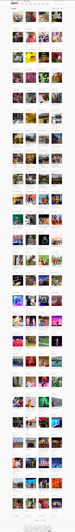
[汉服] (57, 305)
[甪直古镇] (18, 123)
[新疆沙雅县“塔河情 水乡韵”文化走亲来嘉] (57, 224)
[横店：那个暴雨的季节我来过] (44, 143)
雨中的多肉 (28, 104)
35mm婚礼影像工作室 (32, 49)
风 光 (31, 4)
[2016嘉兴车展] (31, 224)
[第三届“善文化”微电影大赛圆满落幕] (44, 204)
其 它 (39, 4)
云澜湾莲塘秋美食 (16, 327)
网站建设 (39, 525)
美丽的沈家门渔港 (42, 165)
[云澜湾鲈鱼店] (44, 305)
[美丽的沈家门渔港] (44, 163)
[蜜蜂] (31, 62)
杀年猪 (27, 307)
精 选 (43, 4)
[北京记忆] (57, 143)
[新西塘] (44, 62)
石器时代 (16, 272)
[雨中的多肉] (31, 102)
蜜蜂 (26, 63)
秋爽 (39, 124)
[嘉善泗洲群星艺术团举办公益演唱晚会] (18, 346)
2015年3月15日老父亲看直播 (56, 428)
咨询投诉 (49, 525)
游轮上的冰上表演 (42, 388)
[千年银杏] (31, 123)
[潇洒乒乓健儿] (18, 366)
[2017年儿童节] (31, 204)
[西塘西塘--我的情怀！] (18, 143)
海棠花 (14, 84)
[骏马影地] (18, 488)
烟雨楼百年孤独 (57, 110)
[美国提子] (44, 508)
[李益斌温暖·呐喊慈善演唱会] (18, 224)
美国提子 (40, 509)
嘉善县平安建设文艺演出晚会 (57, 489)
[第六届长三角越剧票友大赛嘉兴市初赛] (44, 224)
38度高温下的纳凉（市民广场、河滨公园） (43, 348)
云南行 (14, 205)
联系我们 (35, 525)
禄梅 (39, 84)
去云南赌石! (15, 165)
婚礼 (52, 43)
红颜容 (29, 475)
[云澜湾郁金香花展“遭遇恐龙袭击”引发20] (57, 244)
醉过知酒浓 (17, 29)
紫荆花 (27, 84)
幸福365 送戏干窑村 (29, 388)
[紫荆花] (31, 82)
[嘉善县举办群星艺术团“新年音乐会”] (57, 467)
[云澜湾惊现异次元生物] (31, 265)
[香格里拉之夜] (31, 163)
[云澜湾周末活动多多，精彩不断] (57, 265)
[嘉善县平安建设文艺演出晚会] (57, 488)
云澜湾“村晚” (15, 307)
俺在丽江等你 (54, 185)
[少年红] (18, 447)
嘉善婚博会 (28, 428)
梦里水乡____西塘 (29, 469)
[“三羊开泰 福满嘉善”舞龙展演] (44, 447)
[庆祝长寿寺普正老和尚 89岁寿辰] (31, 366)
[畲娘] (31, 244)
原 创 (47, 4)
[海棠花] (18, 82)
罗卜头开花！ (15, 388)
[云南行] (18, 204)
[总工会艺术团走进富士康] (44, 366)
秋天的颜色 (54, 84)
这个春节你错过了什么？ (56, 286)
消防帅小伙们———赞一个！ (18, 509)
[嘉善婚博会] (31, 427)
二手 (63, 1)
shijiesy (42, 252)
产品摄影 (40, 246)
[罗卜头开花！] (18, 386)
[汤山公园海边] (18, 21)
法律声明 (30, 525)
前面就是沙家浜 (54, 124)
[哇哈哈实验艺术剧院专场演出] (57, 346)
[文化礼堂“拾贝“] (31, 447)
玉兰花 (14, 63)
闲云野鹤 (29, 313)
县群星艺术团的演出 (16, 469)
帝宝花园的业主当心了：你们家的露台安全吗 (18, 267)
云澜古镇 (27, 286)
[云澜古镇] (31, 285)
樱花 (13, 43)
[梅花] (44, 21)
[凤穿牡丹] (57, 386)
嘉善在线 (55, 1)
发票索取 (44, 525)
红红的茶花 (41, 104)
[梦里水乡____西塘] (31, 467)
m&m (16, 394)
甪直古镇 (14, 124)
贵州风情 (40, 43)
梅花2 (27, 23)
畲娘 (26, 246)
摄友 (29, 252)
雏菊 (52, 63)
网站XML (45, 531)
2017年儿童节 (28, 205)
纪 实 (35, 4)
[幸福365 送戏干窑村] (31, 386)
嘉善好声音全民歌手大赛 (43, 408)
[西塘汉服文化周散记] (57, 163)
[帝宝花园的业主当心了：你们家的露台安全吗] (18, 265)
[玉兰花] (18, 62)
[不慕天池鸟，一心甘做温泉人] (44, 265)
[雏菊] (57, 62)
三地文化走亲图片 (55, 509)
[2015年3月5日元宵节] (57, 447)
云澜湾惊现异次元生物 (30, 266)
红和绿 (40, 428)
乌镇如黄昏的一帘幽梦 (56, 104)
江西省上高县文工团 (55, 327)
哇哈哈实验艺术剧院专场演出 (57, 347)
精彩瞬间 (27, 509)
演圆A (29, 353)
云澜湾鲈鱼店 (41, 307)
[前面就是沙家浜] (57, 123)
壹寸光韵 (29, 515)
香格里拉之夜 (28, 165)
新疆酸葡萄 (17, 515)
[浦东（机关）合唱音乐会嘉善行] (31, 488)
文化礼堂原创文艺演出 (56, 205)
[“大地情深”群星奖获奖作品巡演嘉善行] (44, 488)
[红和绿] (44, 427)
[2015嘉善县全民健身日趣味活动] (31, 346)
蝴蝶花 (53, 23)
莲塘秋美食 (41, 286)
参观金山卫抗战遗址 (55, 408)
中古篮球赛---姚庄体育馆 (17, 428)
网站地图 (41, 531)
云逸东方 (42, 211)
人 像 (26, 4)
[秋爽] (44, 123)
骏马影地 (14, 489)
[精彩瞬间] (31, 508)
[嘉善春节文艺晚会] (44, 467)
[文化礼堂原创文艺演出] (57, 204)
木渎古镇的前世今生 (42, 185)
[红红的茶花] (44, 102)
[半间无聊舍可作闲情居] (31, 143)
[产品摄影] (44, 244)
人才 (58, 1)
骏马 (16, 495)
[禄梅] (44, 82)
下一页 (42, 520)
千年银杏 (27, 124)
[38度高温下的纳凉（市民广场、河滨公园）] (44, 346)
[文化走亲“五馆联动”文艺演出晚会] (18, 244)
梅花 (39, 23)
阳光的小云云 (56, 252)
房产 (60, 1)
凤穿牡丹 (53, 388)
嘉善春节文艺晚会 (42, 469)
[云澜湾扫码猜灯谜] (18, 285)
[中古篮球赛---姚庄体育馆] (18, 427)
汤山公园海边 (15, 23)
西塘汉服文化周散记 (55, 165)
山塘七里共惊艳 (28, 185)
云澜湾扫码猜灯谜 (16, 286)
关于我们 (25, 525)
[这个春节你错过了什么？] (57, 285)
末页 (45, 520)
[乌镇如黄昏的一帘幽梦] (57, 102)
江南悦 (42, 49)
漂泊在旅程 (30, 211)
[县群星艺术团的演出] (18, 467)
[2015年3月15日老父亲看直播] (57, 427)
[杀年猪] (31, 305)
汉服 (52, 307)
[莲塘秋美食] (44, 285)
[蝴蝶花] (57, 21)
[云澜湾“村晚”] (18, 305)
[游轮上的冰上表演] (44, 386)
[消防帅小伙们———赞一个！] (18, 508)
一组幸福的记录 (28, 43)
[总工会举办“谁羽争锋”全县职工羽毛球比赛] (57, 366)
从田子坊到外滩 (15, 185)
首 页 (22, 4)
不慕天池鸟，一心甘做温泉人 (44, 266)
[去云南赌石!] (18, 163)
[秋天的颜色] (57, 82)
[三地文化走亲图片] (57, 508)
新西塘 (40, 63)
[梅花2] (31, 21)
